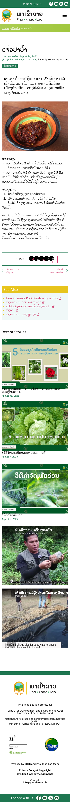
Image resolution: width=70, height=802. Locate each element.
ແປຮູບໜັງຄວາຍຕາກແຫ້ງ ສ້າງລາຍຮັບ (28, 306)
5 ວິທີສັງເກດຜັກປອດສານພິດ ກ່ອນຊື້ (24, 453)
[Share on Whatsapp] (48, 259)
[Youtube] (56, 4)
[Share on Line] (53, 259)
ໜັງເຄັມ (10, 310)
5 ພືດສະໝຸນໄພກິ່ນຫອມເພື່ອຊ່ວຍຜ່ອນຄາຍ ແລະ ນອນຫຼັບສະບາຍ (31, 390)
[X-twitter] (61, 4)
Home (5, 28)
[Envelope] (66, 4)
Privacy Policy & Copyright (35, 770)
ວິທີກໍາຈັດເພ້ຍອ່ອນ (13, 515)
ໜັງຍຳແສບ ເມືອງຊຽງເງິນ (21, 314)
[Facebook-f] (51, 4)
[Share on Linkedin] (43, 259)
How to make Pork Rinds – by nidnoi (32, 298)
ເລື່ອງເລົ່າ (15, 28)
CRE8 (28, 764)
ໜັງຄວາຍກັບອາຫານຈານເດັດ (23, 302)
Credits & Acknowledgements (35, 774)
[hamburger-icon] (64, 16)
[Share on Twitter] (38, 259)
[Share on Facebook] (33, 259)
